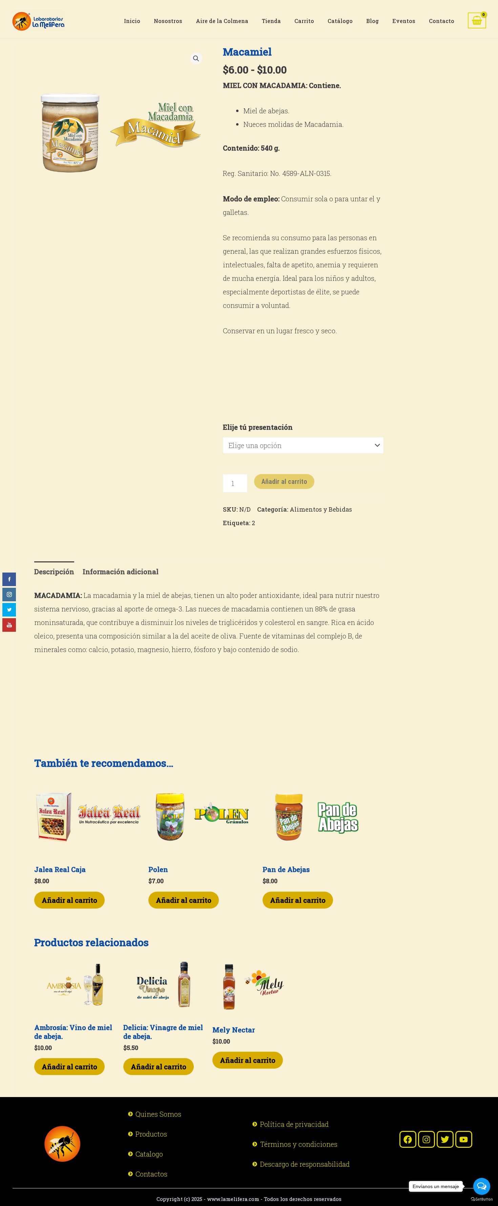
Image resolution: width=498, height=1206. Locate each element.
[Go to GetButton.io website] (482, 1199)
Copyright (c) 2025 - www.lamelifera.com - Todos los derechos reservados (249, 1199)
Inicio (132, 20)
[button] (196, 58)
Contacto (441, 20)
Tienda (271, 20)
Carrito (304, 20)
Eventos (403, 20)
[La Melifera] (38, 19)
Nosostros (168, 20)
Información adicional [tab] (121, 571)
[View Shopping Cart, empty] (477, 20)
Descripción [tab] (54, 571)
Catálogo (340, 20)
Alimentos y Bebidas (321, 509)
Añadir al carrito (284, 481)
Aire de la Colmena (222, 20)
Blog (372, 20)
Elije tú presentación (258, 427)
